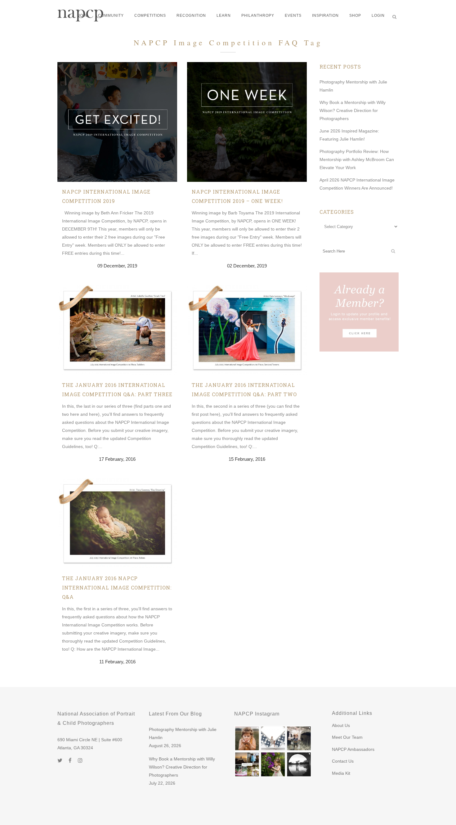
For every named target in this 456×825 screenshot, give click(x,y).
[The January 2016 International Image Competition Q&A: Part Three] (117, 330)
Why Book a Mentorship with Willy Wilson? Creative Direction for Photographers (353, 110)
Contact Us (343, 761)
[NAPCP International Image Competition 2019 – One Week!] (247, 122)
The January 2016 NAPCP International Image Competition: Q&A (117, 587)
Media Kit (341, 773)
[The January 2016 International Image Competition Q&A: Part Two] (247, 330)
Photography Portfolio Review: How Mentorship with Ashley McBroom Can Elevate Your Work (357, 159)
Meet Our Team (347, 737)
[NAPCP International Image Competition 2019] (117, 122)
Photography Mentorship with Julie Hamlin (183, 733)
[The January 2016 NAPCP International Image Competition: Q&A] (117, 523)
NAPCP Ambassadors (353, 749)
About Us (341, 725)
